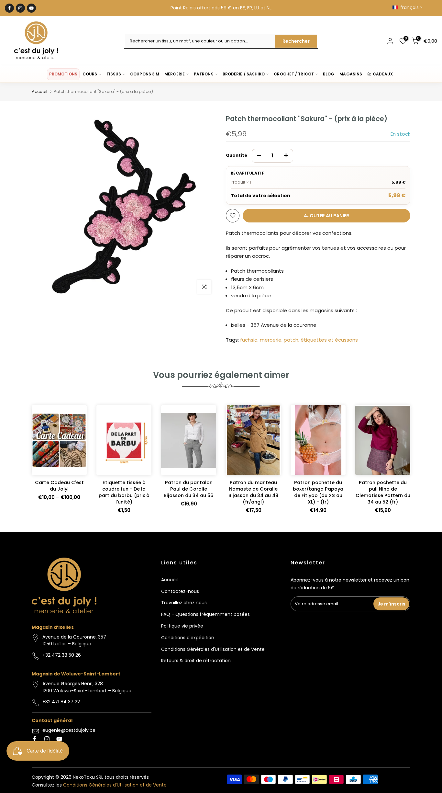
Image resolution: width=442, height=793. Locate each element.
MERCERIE (174, 74)
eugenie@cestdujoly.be (68, 730)
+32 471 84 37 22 (61, 701)
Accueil (39, 91)
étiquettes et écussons (329, 339)
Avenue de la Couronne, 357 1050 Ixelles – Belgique (74, 640)
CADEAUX (383, 74)
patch (291, 339)
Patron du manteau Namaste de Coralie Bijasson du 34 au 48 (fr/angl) (253, 492)
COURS (90, 74)
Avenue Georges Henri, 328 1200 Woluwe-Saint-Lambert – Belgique (86, 687)
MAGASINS (350, 74)
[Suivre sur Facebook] (9, 8)
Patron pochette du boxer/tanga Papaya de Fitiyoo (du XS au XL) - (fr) (318, 492)
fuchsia (249, 339)
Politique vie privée (182, 626)
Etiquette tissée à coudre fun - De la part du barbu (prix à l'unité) (124, 492)
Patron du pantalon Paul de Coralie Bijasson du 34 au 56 (189, 489)
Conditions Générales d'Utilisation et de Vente (213, 649)
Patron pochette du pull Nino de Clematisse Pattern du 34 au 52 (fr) (383, 492)
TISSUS (113, 74)
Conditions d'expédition (187, 637)
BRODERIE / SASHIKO (244, 74)
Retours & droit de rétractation (196, 660)
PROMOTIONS (63, 74)
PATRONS (204, 74)
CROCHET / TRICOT (294, 74)
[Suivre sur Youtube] (31, 8)
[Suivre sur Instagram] (20, 8)
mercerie (271, 339)
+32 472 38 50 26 (61, 655)
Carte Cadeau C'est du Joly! (59, 485)
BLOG (328, 74)
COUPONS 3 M (144, 74)
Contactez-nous (180, 591)
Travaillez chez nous (184, 602)
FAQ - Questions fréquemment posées (205, 614)
